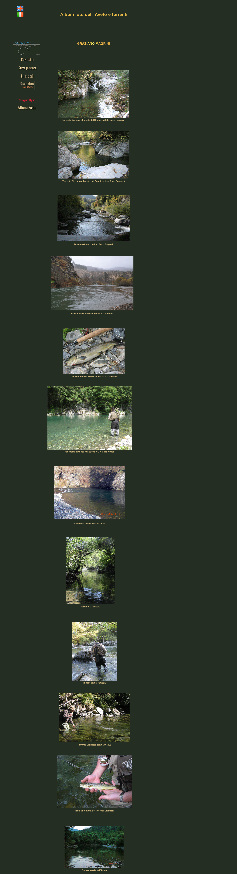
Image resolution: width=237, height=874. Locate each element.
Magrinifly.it (27, 100)
